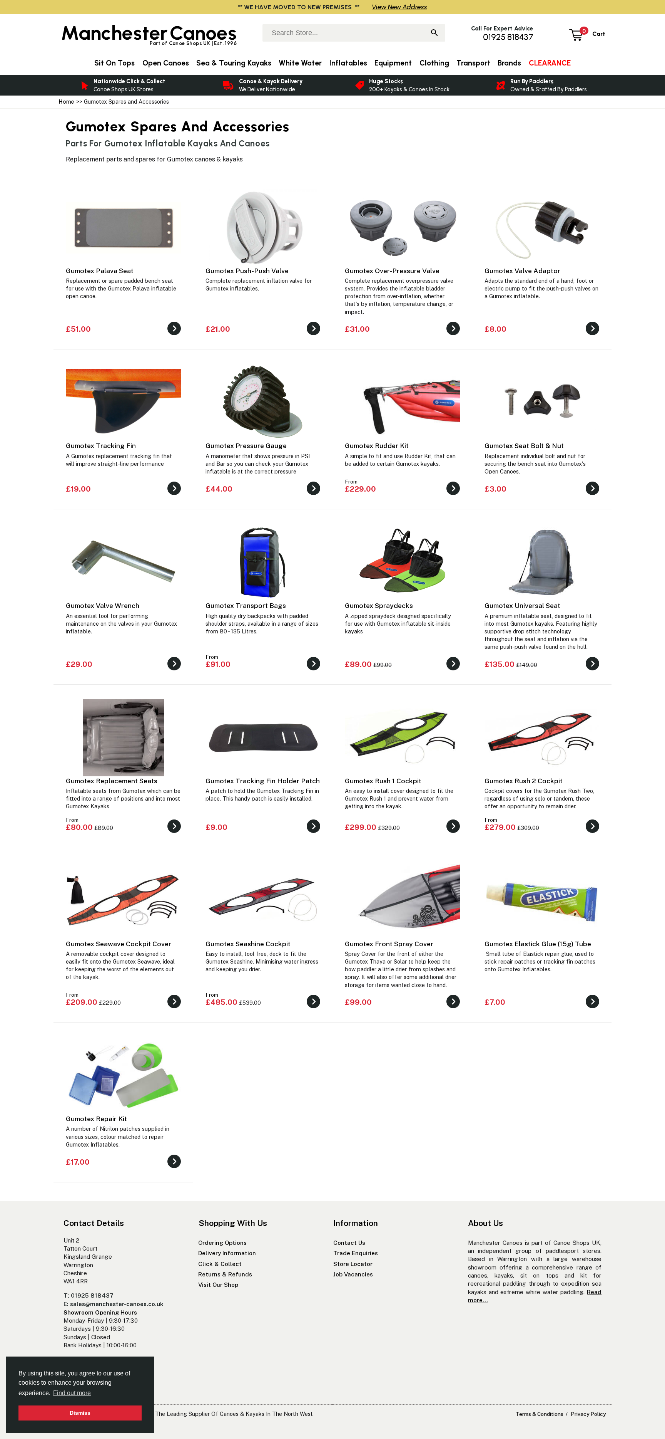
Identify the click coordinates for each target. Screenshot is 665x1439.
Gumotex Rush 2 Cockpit (524, 781)
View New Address (399, 7)
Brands (509, 63)
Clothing (434, 63)
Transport (473, 63)
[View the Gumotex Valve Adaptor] (592, 333)
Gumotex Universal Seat (522, 605)
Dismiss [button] (80, 1413)
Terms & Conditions (539, 1414)
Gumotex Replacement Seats (111, 781)
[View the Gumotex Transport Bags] (313, 668)
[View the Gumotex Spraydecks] (453, 668)
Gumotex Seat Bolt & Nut (524, 446)
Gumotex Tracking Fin (101, 446)
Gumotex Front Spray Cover (389, 944)
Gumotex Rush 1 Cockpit (383, 781)
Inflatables (348, 63)
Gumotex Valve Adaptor (522, 271)
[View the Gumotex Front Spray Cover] (453, 1006)
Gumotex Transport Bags (246, 605)
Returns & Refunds (225, 1274)
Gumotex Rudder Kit (377, 446)
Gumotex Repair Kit (96, 1119)
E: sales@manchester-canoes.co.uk (113, 1304)
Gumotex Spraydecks (379, 605)
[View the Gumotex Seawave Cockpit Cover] (174, 1006)
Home (66, 101)
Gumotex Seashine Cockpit (248, 944)
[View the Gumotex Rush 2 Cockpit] (592, 831)
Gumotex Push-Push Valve (247, 271)
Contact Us (349, 1242)
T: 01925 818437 (88, 1295)
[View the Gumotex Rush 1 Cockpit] (453, 831)
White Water (300, 63)
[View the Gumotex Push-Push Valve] (313, 333)
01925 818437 (508, 37)
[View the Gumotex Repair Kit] (174, 1166)
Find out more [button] (72, 1393)
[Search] (434, 33)
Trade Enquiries (355, 1253)
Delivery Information (227, 1253)
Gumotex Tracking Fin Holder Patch (263, 781)
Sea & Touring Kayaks (233, 63)
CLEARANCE (550, 63)
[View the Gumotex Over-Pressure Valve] (453, 333)
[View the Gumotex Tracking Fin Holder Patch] (313, 831)
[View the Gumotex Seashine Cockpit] (313, 1006)
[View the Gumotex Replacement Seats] (174, 831)
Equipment (393, 63)
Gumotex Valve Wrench (102, 605)
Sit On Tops (114, 63)
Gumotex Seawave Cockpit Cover (118, 944)
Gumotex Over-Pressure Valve (392, 271)
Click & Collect (220, 1264)
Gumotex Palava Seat (100, 271)
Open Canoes (165, 63)
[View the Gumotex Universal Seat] (592, 668)
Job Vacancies (353, 1274)
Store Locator (353, 1264)
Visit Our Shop (218, 1284)
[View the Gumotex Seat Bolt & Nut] (592, 493)
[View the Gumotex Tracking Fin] (174, 493)
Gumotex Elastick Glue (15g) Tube (538, 944)
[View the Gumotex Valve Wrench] (174, 668)
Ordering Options (222, 1242)
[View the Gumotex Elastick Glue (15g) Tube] (592, 1006)
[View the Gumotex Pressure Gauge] (313, 493)
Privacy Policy (588, 1414)
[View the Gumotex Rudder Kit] (453, 493)
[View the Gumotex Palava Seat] (174, 333)
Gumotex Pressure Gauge (246, 446)
